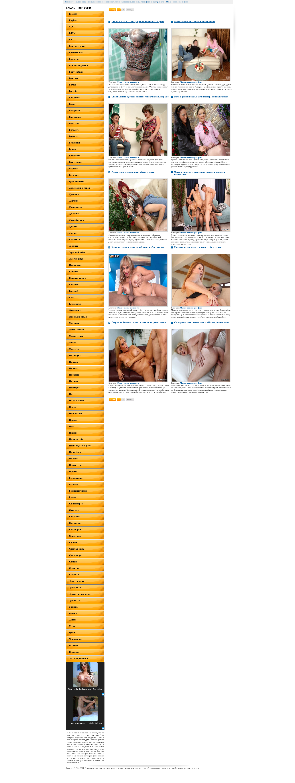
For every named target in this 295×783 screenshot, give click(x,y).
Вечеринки (74, 143)
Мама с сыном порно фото (128, 82)
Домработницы (76, 220)
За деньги (73, 246)
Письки (73, 433)
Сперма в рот (76, 555)
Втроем (72, 149)
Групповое (74, 175)
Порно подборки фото (80, 446)
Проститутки (75, 465)
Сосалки (73, 542)
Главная (73, 14)
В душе (72, 85)
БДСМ (72, 33)
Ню (71, 394)
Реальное (73, 484)
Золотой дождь (76, 259)
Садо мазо (74, 510)
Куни (71, 297)
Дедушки (73, 201)
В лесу (72, 104)
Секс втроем (75, 536)
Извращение (75, 265)
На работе (74, 375)
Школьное (74, 652)
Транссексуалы (76, 581)
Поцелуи (73, 458)
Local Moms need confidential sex (85, 723)
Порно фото (75, 452)
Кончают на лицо (77, 278)
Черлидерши (75, 639)
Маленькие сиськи (78, 317)
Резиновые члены (78, 491)
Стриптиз (74, 568)
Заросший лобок (77, 252)
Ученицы (73, 607)
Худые (72, 626)
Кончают (73, 272)
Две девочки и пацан (79, 188)
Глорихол (73, 168)
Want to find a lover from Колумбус (85, 689)
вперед (129, 10)
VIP (71, 27)
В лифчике (74, 110)
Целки (72, 633)
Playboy (73, 20)
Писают (73, 420)
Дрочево (73, 226)
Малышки (74, 323)
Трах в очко (75, 587)
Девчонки (74, 194)
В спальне (74, 123)
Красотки (74, 284)
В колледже (74, 98)
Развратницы (76, 478)
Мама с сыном (76, 336)
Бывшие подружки (78, 65)
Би (70, 40)
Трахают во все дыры (79, 594)
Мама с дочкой (76, 330)
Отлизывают (75, 413)
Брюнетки (74, 59)
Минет (72, 342)
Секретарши (75, 529)
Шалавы (73, 645)
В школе (73, 136)
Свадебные (74, 517)
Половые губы (76, 439)
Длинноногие (75, 207)
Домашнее (74, 214)
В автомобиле (76, 72)
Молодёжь (74, 349)
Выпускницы (75, 162)
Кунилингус (75, 304)
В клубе (73, 91)
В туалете (74, 130)
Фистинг (73, 613)
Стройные (74, 575)
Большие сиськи (77, 46)
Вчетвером (74, 156)
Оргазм (73, 407)
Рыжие (72, 497)
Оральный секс (76, 400)
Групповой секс (76, 181)
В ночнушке (75, 117)
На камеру (74, 362)
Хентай (72, 620)
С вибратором (76, 504)
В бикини (73, 78)
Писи (71, 426)
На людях (74, 368)
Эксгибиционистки (78, 658)
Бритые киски (76, 52)
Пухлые (73, 471)
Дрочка (73, 233)
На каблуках (75, 355)
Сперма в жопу (76, 549)
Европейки (74, 239)
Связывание (75, 523)
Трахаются (74, 600)
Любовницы (75, 310)
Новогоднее (74, 388)
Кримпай (73, 291)
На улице (73, 381)
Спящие (73, 562)
